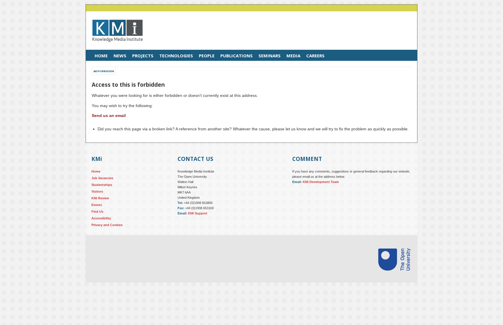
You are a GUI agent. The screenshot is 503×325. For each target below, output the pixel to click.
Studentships (101, 185)
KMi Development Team (321, 182)
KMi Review (100, 198)
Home (101, 55)
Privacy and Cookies (107, 225)
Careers (315, 55)
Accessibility (101, 218)
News (120, 55)
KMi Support (197, 213)
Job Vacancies (102, 178)
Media (293, 55)
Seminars (269, 55)
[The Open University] (394, 277)
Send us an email (109, 115)
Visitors (97, 191)
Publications (236, 55)
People (207, 55)
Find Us (97, 211)
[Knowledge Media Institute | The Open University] (114, 46)
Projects (142, 55)
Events (96, 205)
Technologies (176, 55)
